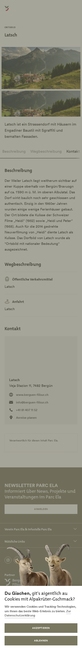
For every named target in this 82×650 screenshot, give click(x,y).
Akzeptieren (41, 628)
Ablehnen (41, 640)
